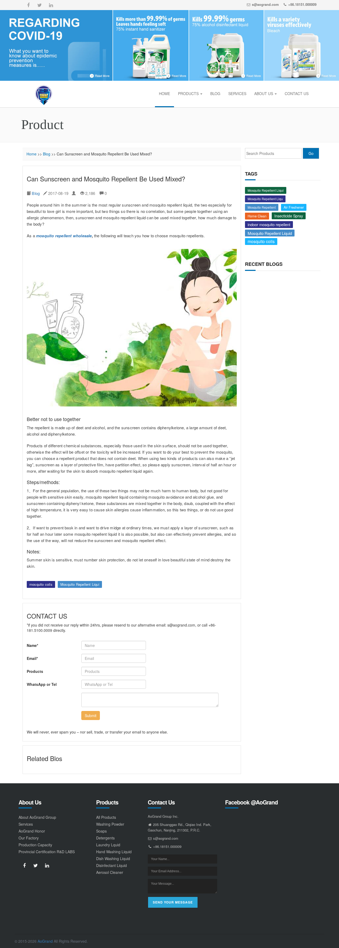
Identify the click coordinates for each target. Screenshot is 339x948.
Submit (90, 715)
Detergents (105, 837)
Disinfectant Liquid (111, 865)
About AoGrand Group (37, 817)
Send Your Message (173, 902)
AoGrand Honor (32, 831)
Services (26, 824)
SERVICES (237, 93)
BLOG (215, 93)
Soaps (101, 831)
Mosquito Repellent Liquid (270, 233)
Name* (32, 645)
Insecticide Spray (288, 215)
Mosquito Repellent (262, 207)
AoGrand (45, 941)
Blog (46, 153)
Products (35, 671)
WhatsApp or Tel (42, 684)
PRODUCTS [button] (189, 93)
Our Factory (29, 837)
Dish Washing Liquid (113, 858)
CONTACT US (297, 93)
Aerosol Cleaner (109, 872)
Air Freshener (294, 207)
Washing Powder (110, 824)
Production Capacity (35, 844)
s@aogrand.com (265, 4)
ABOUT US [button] (264, 93)
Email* (32, 658)
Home (31, 153)
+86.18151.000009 (302, 4)
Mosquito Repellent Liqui (79, 584)
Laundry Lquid (108, 844)
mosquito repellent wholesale (64, 236)
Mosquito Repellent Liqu (265, 198)
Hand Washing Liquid (114, 851)
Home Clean (257, 215)
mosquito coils (40, 584)
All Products (106, 817)
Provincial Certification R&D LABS (47, 851)
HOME (164, 93)
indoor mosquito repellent (269, 224)
